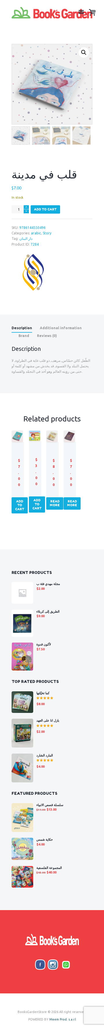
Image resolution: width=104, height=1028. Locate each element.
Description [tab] (22, 328)
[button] (84, 52)
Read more (55, 503)
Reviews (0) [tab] (47, 336)
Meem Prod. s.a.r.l (62, 1019)
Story (47, 233)
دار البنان (25, 238)
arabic (36, 233)
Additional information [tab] (61, 328)
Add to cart (45, 209)
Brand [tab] (23, 336)
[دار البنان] (33, 272)
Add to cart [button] (19, 505)
